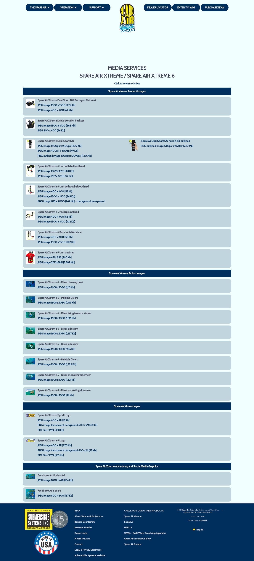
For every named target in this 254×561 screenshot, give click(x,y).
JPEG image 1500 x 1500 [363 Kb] (56, 196)
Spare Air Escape (132, 544)
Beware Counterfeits (85, 521)
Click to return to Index (127, 83)
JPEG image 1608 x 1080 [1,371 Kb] (56, 379)
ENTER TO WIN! (186, 7)
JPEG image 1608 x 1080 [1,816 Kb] (57, 318)
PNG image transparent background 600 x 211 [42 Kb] (67, 425)
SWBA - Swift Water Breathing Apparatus (145, 533)
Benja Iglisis (204, 520)
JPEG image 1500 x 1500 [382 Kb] (56, 242)
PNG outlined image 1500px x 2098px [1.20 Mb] (65, 155)
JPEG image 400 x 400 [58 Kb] (55, 237)
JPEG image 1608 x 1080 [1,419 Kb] (57, 302)
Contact (79, 544)
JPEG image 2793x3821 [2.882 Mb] (56, 262)
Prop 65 (199, 529)
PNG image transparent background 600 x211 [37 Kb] (67, 450)
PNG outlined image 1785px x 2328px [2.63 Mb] (167, 146)
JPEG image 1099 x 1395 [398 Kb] (56, 171)
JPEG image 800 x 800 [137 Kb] (55, 495)
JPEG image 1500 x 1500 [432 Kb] (56, 221)
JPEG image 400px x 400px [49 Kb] (58, 150)
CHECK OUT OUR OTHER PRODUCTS (144, 510)
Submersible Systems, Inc (190, 510)
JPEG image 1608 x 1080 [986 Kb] (56, 349)
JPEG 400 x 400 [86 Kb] (51, 130)
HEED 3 (128, 527)
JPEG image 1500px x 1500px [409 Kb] (59, 146)
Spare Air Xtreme (133, 516)
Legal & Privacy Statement (88, 549)
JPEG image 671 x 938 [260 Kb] (55, 257)
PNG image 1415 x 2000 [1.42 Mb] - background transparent (71, 201)
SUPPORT (95, 7)
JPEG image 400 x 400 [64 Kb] (55, 110)
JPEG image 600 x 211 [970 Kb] (55, 445)
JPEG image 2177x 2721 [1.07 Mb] (55, 176)
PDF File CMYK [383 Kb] (51, 455)
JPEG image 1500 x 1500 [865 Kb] (56, 125)
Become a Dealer (83, 527)
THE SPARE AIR (39, 7)
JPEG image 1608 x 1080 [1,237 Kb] (57, 333)
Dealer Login (81, 533)
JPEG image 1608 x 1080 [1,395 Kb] (57, 364)
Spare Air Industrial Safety (137, 538)
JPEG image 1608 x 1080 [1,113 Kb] (56, 287)
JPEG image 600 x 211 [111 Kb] (53, 420)
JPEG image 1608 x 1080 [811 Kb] (56, 395)
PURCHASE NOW (214, 7)
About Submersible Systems (89, 516)
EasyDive (128, 521)
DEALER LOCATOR (157, 7)
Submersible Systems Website (90, 555)
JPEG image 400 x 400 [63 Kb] (55, 216)
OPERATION (67, 7)
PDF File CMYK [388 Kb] (51, 430)
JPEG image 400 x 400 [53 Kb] (55, 191)
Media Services (82, 538)
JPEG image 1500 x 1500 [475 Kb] (56, 105)
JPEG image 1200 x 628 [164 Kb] (55, 480)
